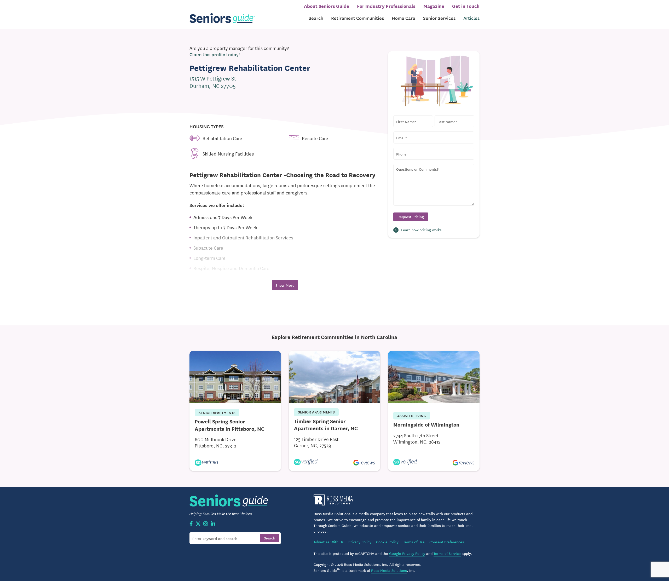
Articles (471, 18)
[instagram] (205, 524)
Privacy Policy (359, 542)
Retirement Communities (357, 18)
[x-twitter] (198, 524)
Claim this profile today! (214, 54)
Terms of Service (447, 553)
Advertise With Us (329, 542)
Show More (285, 285)
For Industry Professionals (386, 5)
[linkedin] (213, 524)
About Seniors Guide (326, 5)
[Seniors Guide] (222, 18)
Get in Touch (466, 5)
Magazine (433, 5)
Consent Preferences (446, 542)
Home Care (403, 18)
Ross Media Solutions (389, 570)
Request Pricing (410, 217)
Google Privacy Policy (407, 553)
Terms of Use (414, 542)
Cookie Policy (387, 542)
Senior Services (439, 18)
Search (316, 18)
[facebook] (191, 524)
